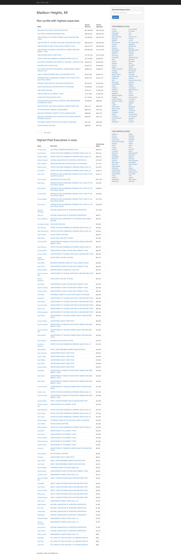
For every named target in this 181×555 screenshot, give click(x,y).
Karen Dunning (42, 353)
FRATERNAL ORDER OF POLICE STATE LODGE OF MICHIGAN (57, 122)
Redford (131, 103)
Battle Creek (132, 46)
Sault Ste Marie (116, 118)
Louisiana (115, 151)
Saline (114, 86)
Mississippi (115, 157)
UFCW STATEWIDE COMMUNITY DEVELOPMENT (53, 110)
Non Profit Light (42, 2)
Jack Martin (41, 284)
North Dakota (116, 166)
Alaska (131, 134)
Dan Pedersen (42, 153)
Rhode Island (116, 172)
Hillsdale (114, 97)
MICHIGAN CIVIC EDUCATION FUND (61, 341)
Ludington (132, 101)
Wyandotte (115, 122)
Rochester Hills (133, 76)
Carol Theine (41, 531)
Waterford (132, 73)
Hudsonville (115, 76)
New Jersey (115, 162)
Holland (131, 39)
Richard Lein (41, 308)
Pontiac (114, 61)
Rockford (115, 90)
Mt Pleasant (132, 71)
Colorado (131, 138)
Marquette (115, 52)
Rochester (132, 61)
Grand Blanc (116, 84)
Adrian (131, 63)
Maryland (115, 153)
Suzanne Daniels (43, 288)
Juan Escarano (42, 247)
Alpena (114, 67)
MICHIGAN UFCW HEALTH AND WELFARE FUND (53, 30)
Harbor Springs (116, 99)
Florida (131, 142)
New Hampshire (133, 160)
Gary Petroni (41, 266)
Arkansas (131, 136)
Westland (115, 93)
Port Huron (115, 56)
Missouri (131, 157)
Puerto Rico (132, 170)
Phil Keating (41, 515)
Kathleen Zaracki (43, 160)
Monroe (131, 56)
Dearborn (115, 48)
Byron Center (116, 108)
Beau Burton (41, 183)
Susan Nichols (42, 235)
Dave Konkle (41, 460)
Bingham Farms (133, 90)
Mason (114, 114)
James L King (42, 356)
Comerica (40, 448)
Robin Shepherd (42, 410)
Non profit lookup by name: (121, 9)
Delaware (131, 140)
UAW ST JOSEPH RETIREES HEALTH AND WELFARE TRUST (56, 74)
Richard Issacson (43, 497)
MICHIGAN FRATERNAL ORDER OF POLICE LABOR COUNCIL (57, 113)
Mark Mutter (41, 238)
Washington (115, 179)
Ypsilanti (131, 54)
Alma (130, 105)
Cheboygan (132, 110)
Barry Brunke (41, 204)
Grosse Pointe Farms (135, 80)
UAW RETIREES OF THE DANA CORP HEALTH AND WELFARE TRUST (59, 43)
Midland (114, 40)
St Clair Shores (133, 114)
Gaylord (131, 84)
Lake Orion (132, 99)
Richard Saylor (42, 471)
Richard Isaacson (43, 312)
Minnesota (132, 155)
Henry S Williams (43, 219)
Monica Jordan (42, 534)
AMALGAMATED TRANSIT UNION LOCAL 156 (64, 474)
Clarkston (131, 82)
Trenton (131, 120)
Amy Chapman (42, 179)
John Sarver (41, 464)
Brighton (114, 63)
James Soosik (42, 194)
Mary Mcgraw (42, 349)
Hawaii (131, 143)
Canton (114, 65)
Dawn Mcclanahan (43, 231)
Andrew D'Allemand (41, 258)
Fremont (131, 122)
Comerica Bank (42, 241)
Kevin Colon (41, 501)
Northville (131, 59)
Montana (114, 159)
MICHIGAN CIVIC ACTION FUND (47, 65)
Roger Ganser (42, 504)
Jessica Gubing (42, 367)
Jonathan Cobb (42, 474)
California (115, 138)
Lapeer (114, 105)
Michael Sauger (42, 420)
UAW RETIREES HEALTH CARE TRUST (50, 55)
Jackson (114, 44)
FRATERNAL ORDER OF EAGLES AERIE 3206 (64, 467)
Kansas (114, 149)
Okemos (114, 54)
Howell (131, 67)
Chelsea (131, 95)
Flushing (131, 108)
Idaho (114, 145)
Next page (47, 132)
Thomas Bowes (42, 199)
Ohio (130, 166)
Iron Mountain (133, 116)
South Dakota (116, 174)
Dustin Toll (41, 545)
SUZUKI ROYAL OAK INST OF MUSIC (61, 238)
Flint (130, 35)
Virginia (131, 177)
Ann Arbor (132, 31)
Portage (114, 71)
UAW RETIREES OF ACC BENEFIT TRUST (50, 94)
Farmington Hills (133, 42)
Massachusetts (133, 153)
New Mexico (132, 162)
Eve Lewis (41, 508)
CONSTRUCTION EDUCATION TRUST (49, 97)
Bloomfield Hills (116, 37)
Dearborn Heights (117, 101)
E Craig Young (42, 149)
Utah (130, 176)
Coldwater (115, 112)
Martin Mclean (42, 188)
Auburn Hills (115, 107)
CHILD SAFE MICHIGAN (45, 90)
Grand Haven (133, 69)
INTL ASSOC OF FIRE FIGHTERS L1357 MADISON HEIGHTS (69, 538)
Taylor (130, 91)
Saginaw (114, 39)
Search (115, 17)
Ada (113, 80)
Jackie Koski (41, 511)
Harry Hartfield (42, 453)
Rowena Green (42, 167)
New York (115, 164)
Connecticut (115, 140)
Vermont (114, 177)
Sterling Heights (133, 57)
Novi (113, 59)
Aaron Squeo (41, 413)
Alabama (114, 134)
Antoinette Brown (43, 518)
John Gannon (42, 527)
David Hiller (41, 294)
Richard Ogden (42, 467)
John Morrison (42, 228)
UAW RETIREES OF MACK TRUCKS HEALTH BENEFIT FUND (56, 46)
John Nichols (41, 424)
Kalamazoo (115, 33)
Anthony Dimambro (41, 280)
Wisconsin (115, 181)
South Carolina (133, 172)
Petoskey (115, 73)
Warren (114, 46)
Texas (114, 176)
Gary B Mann (41, 360)
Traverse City (133, 37)
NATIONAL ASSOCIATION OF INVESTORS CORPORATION (55, 83)
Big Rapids (132, 107)
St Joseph (132, 74)
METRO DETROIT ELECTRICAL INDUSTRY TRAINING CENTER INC (58, 106)
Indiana (114, 147)
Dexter (114, 120)
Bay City (131, 48)
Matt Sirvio (41, 541)
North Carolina (133, 164)
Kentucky (131, 149)
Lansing (114, 31)
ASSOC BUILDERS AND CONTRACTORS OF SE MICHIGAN (56, 87)
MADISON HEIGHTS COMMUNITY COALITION (64, 270)
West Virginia (133, 179)
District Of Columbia (118, 142)
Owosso (114, 88)
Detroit (114, 29)
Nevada (114, 160)
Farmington (132, 88)
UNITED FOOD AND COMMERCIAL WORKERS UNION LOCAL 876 (58, 58)
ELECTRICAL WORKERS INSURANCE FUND (51, 34)
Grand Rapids (133, 29)
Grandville (132, 65)
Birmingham (115, 50)
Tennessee (132, 174)
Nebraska (131, 159)
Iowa (130, 147)
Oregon (131, 168)
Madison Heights (117, 95)
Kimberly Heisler (42, 270)
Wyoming (115, 78)
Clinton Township (117, 69)
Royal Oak (115, 57)
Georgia (114, 143)
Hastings (131, 112)
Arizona (114, 136)
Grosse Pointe (133, 97)
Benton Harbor (116, 74)
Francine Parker (42, 291)
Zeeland (131, 78)
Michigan (115, 155)
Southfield (115, 35)
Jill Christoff (41, 170)
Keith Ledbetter (42, 163)
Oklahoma (115, 168)
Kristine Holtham (42, 427)
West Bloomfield (133, 50)
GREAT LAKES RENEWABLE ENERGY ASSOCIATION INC (67, 349)
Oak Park (115, 91)
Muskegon (132, 44)
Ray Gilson (41, 538)
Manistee (115, 110)
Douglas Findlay (42, 156)
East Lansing (116, 42)
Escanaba (115, 82)
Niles (113, 103)
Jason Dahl (41, 174)
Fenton (131, 93)
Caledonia (132, 118)
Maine (130, 151)
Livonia (131, 40)
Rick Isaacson (42, 335)
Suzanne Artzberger (41, 211)
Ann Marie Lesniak (43, 224)
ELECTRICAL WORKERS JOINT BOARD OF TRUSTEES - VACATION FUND (60, 62)
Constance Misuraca (41, 345)
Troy (130, 33)
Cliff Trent (40, 215)
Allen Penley (41, 381)
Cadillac (131, 86)
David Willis (41, 263)
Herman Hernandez (41, 523)
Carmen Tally (41, 392)
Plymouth (131, 52)
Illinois (130, 145)
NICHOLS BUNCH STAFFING (46, 125)
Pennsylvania (116, 170)
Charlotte (115, 116)
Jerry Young (41, 417)
